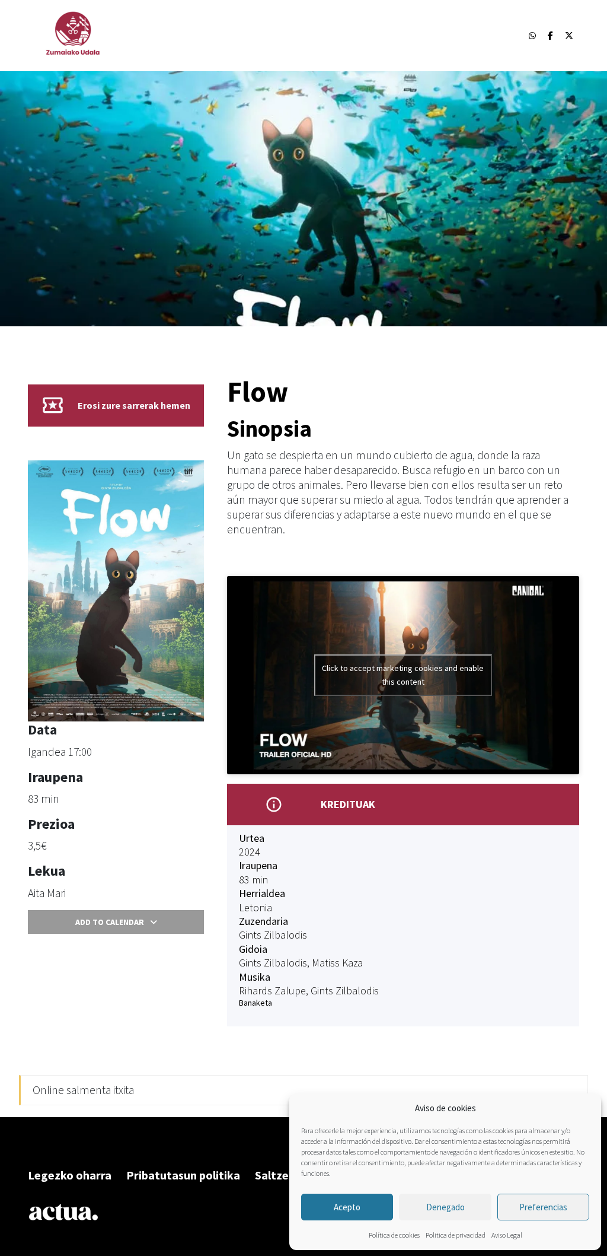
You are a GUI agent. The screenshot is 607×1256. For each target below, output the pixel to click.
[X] (569, 35)
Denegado (445, 1207)
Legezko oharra (69, 1175)
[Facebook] (550, 35)
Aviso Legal (506, 1234)
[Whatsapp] (532, 35)
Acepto (347, 1207)
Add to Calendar (109, 922)
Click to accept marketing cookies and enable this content (403, 675)
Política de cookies (394, 1234)
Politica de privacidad (455, 1234)
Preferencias (543, 1207)
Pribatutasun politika (183, 1175)
